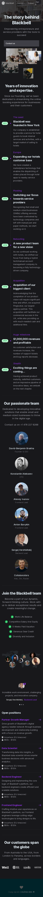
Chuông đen (26, 892)
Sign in (37, 3)
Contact (31, 3)
